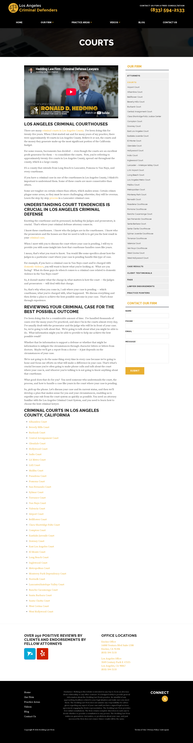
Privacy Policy (153, 730)
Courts (131, 82)
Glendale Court (37, 443)
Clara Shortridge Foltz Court (44, 524)
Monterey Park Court (136, 194)
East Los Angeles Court (41, 546)
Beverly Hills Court (39, 427)
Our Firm (46, 22)
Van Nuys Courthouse (137, 248)
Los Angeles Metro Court (138, 180)
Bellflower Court (38, 519)
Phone (129, 321)
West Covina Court (39, 606)
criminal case (37, 237)
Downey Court (36, 541)
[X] (165, 698)
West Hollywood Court (41, 611)
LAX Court (34, 465)
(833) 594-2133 (168, 10)
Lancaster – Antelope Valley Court (142, 165)
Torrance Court (37, 497)
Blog (141, 22)
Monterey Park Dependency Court (47, 573)
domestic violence (34, 266)
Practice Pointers (138, 293)
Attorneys (133, 76)
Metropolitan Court (39, 568)
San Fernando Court (40, 486)
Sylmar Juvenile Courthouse (140, 233)
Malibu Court (36, 470)
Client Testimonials (139, 273)
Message (131, 342)
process (53, 198)
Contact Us (170, 22)
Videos (114, 22)
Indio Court (35, 454)
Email (129, 331)
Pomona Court (37, 481)
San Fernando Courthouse (139, 219)
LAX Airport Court (135, 170)
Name (129, 311)
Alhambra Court (38, 421)
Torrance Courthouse (137, 238)
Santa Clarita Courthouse (138, 228)
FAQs (130, 280)
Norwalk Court (37, 579)
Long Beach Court (39, 557)
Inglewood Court (38, 562)
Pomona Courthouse (136, 209)
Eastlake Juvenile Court (41, 535)
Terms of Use (140, 730)
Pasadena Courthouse (137, 204)
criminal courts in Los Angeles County (62, 130)
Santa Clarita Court (39, 600)
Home (19, 22)
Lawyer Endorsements (141, 286)
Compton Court (37, 530)
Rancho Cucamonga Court (43, 589)
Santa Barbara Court (40, 595)
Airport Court (36, 514)
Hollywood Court (38, 448)
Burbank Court (37, 432)
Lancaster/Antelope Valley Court (46, 584)
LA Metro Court (37, 459)
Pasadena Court (37, 476)
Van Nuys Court (37, 503)
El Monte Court (37, 551)
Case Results (135, 266)
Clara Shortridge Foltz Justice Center (144, 116)
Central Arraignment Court (44, 438)
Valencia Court (37, 508)
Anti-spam (164, 730)
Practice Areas (81, 22)
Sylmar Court (36, 492)
